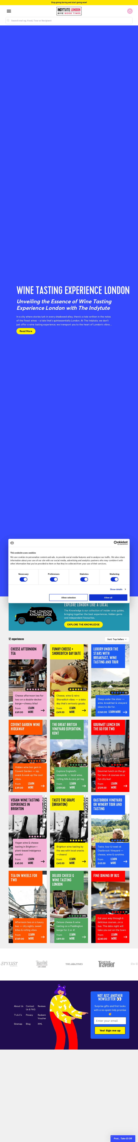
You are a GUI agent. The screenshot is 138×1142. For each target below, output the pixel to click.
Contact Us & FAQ (30, 1008)
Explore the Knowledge (83, 624)
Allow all (108, 597)
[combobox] (69, 20)
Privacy (29, 1015)
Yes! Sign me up (110, 1030)
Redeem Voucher (42, 1017)
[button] (123, 1138)
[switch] (54, 579)
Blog (28, 1023)
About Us (18, 1006)
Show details (116, 589)
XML (40, 1023)
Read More (26, 331)
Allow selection (68, 597)
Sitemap (18, 1023)
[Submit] (8, 20)
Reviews (42, 1006)
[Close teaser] (112, 1136)
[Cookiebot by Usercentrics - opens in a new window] (116, 543)
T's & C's (18, 1015)
